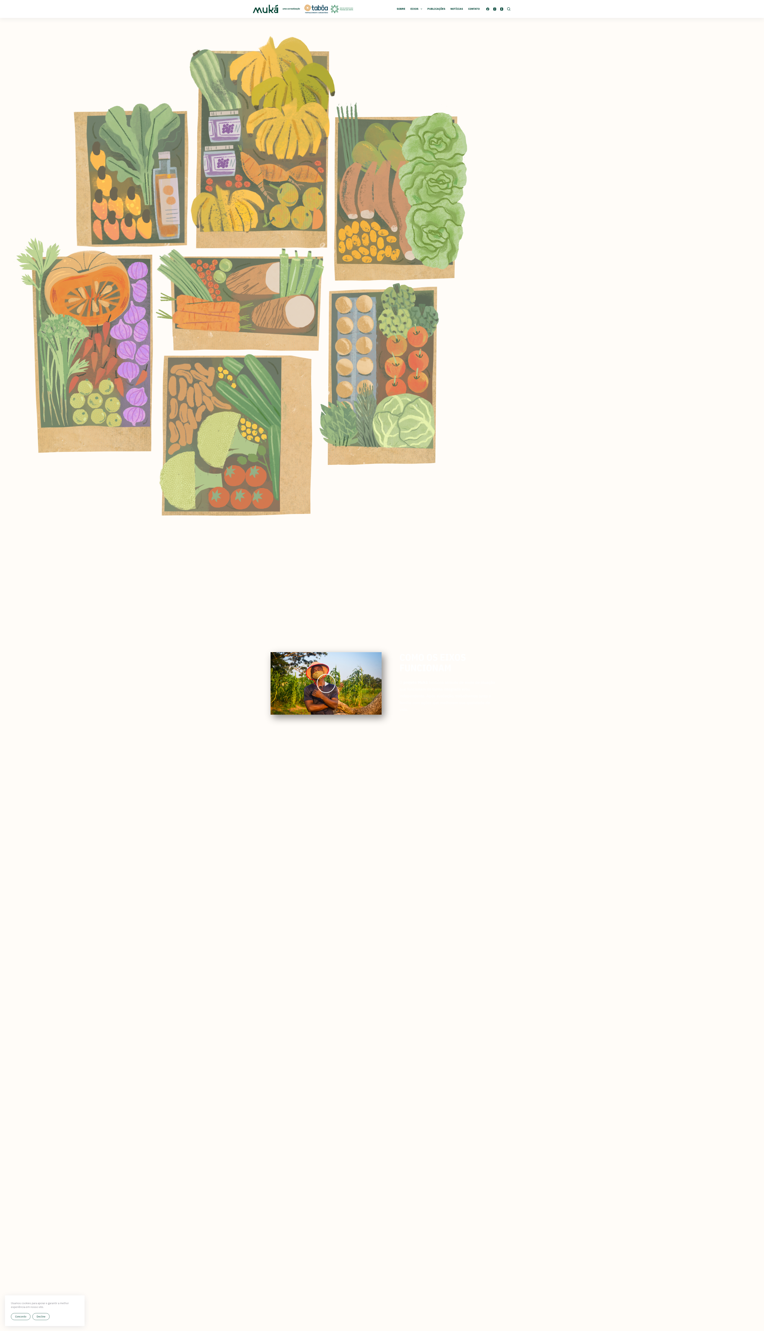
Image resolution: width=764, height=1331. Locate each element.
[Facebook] (487, 9)
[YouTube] (501, 9)
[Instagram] (494, 9)
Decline (41, 1316)
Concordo (20, 1316)
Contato (474, 9)
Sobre (401, 9)
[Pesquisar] (508, 9)
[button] (326, 683)
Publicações (436, 9)
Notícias (456, 9)
